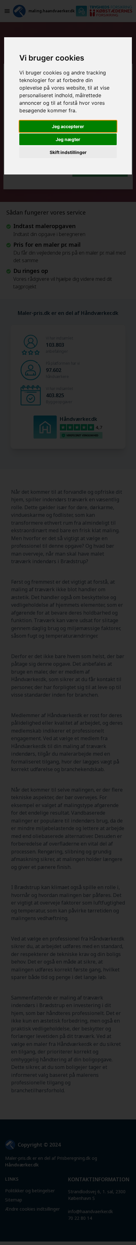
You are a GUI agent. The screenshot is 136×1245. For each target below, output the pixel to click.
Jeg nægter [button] (68, 139)
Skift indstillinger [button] (68, 152)
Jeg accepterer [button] (68, 126)
